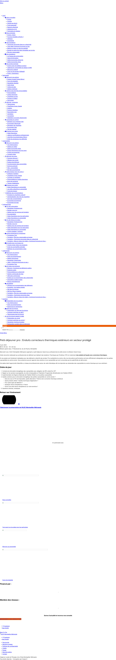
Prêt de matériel (11, 129)
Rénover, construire (12, 102)
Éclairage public (11, 270)
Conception (10, 116)
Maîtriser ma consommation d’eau (16, 249)
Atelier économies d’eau (14, 62)
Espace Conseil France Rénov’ (16, 79)
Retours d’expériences (13, 281)
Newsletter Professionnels (14, 208)
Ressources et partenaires (14, 306)
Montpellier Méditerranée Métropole (12, 594)
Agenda (9, 21)
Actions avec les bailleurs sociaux (16, 65)
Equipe (9, 19)
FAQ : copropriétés (12, 168)
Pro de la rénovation (12, 206)
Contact (4, 326)
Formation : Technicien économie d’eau (18, 295)
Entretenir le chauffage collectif (16, 195)
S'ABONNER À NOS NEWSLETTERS (11, 619)
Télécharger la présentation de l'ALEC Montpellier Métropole (20, 407)
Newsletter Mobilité (12, 83)
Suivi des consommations (14, 198)
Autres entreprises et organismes (15, 233)
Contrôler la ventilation (13, 177)
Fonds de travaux (12, 191)
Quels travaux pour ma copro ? (15, 171)
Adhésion (10, 38)
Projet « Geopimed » (13, 73)
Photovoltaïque (11, 92)
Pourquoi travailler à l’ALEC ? (15, 37)
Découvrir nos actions (12, 77)
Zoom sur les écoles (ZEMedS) (16, 71)
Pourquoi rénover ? (12, 158)
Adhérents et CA (12, 29)
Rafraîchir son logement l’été (15, 121)
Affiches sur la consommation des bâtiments (20, 285)
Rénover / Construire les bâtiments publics (19, 268)
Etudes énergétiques (13, 162)
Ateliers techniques (12, 258)
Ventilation (10, 114)
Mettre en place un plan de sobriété (17, 48)
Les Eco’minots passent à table (15, 316)
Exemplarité (10, 40)
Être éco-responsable (13, 52)
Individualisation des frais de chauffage (18, 196)
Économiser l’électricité (13, 123)
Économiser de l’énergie (14, 200)
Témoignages (11, 104)
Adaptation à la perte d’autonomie (17, 117)
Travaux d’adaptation (13, 183)
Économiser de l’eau (13, 202)
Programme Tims (12, 235)
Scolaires (5, 299)
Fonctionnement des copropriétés (17, 164)
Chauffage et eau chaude (14, 106)
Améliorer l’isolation (12, 173)
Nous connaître (10, 17)
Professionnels (6, 204)
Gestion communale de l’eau (15, 274)
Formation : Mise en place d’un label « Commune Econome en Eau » (26, 241)
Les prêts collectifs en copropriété (17, 189)
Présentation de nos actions (14, 301)
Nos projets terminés (12, 64)
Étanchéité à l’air (12, 112)
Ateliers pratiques (12, 89)
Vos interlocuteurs (12, 144)
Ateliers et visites (12, 146)
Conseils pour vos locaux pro (14, 243)
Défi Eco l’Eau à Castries (14, 291)
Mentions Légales (7, 644)
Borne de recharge (12, 181)
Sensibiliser (9, 283)
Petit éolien (10, 100)
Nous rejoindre (10, 33)
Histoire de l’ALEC (12, 23)
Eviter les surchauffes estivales (16, 247)
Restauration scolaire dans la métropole (18, 324)
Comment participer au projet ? (16, 320)
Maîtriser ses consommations (14, 193)
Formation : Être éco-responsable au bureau (19, 237)
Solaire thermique (12, 94)
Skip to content (4, 1)
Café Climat (10, 85)
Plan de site (5, 642)
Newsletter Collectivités (14, 260)
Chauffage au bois (12, 96)
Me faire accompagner (13, 169)
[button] (3, 328)
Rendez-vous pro (12, 210)
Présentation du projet (13, 318)
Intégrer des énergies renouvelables (16, 90)
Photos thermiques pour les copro (17, 150)
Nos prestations (10, 54)
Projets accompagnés (13, 152)
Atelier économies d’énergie (15, 60)
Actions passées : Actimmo (15, 231)
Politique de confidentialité (10, 646)
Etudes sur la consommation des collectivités (20, 277)
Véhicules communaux (13, 275)
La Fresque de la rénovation (15, 56)
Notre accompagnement (14, 256)
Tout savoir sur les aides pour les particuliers (15, 527)
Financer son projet (12, 131)
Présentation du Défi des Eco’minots (17, 310)
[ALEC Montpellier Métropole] (3, 12)
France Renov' (5, 610)
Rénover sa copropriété (9, 546)
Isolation (9, 108)
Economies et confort (12, 119)
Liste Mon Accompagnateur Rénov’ (17, 137)
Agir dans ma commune (13, 266)
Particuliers (5, 75)
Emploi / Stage (11, 35)
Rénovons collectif (12, 69)
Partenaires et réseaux (13, 31)
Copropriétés (6, 141)
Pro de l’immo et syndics (13, 220)
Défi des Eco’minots (12, 289)
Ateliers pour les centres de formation (18, 212)
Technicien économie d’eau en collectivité (19, 44)
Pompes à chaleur (12, 98)
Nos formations (10, 42)
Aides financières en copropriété (16, 187)
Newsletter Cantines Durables (15, 322)
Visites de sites (11, 87)
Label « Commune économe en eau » (18, 262)
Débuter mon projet (12, 160)
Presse (4, 650)
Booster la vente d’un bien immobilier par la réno (21, 50)
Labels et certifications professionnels (18, 135)
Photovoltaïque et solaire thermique (17, 179)
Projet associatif (11, 25)
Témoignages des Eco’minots (15, 314)
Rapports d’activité (12, 27)
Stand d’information (12, 58)
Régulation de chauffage (14, 125)
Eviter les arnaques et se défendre (17, 139)
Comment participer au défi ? (15, 312)
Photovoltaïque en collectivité (15, 272)
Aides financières (12, 133)
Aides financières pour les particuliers (18, 216)
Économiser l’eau (12, 127)
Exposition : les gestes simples (16, 287)
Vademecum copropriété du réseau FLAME (19, 67)
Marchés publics (7, 652)
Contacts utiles (11, 154)
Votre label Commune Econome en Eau (18, 46)
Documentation (11, 214)
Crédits (4, 648)
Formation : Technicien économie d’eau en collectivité (22, 239)
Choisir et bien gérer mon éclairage (17, 245)
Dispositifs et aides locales (14, 279)
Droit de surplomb (12, 166)
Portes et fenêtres (12, 110)
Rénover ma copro (11, 156)
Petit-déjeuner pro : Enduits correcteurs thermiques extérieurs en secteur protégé (45, 340)
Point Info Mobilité (12, 81)
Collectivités (5, 250)
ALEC (4, 15)
